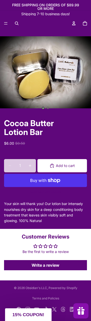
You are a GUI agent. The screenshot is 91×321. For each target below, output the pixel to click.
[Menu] (6, 23)
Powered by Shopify (63, 288)
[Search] (16, 23)
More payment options (45, 192)
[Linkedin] (72, 309)
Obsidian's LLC (36, 288)
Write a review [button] (45, 265)
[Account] (73, 23)
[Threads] (63, 309)
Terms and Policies (45, 298)
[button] (28, 314)
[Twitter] (54, 309)
